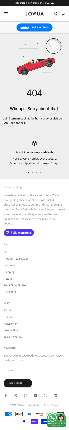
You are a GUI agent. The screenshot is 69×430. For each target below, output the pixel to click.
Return (8, 279)
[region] (34, 153)
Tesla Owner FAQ (14, 337)
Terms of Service (51, 405)
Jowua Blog (11, 330)
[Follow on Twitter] (16, 395)
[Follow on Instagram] (26, 395)
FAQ (6, 252)
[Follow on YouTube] (36, 395)
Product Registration (16, 259)
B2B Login (10, 292)
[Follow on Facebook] (6, 395)
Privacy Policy (33, 405)
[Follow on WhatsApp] (46, 395)
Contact (8, 317)
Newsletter (10, 324)
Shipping (9, 272)
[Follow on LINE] (56, 395)
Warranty (9, 265)
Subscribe (17, 383)
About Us (9, 310)
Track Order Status (15, 285)
